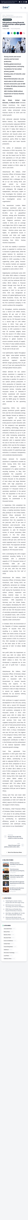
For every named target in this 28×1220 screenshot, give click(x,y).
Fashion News (9, 943)
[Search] (21, 7)
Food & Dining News (10, 946)
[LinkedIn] (26, 2)
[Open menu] (25, 7)
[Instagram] (24, 2)
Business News (9, 15)
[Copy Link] (24, 33)
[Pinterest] (21, 33)
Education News (9, 937)
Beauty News (8, 931)
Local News (8, 955)
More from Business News (15, 852)
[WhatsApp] (14, 33)
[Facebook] (19, 2)
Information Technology (11, 952)
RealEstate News (9, 958)
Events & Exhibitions (10, 940)
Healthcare (8, 949)
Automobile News (9, 928)
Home (3, 15)
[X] (21, 2)
